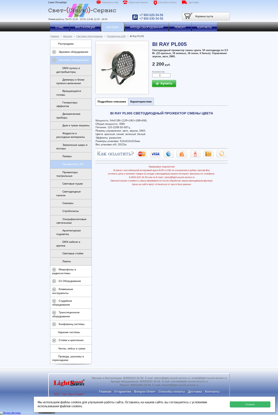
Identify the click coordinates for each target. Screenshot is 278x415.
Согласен (250, 404)
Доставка (194, 2)
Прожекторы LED (116, 36)
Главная (54, 36)
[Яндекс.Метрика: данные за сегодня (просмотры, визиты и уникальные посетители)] (10, 413)
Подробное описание (112, 101)
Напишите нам (110, 2)
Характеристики (141, 101)
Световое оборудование (89, 36)
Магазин (67, 36)
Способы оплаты (167, 2)
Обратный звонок (138, 2)
